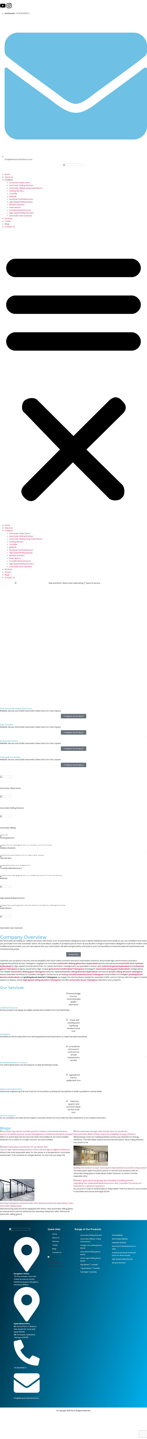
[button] (73, 376)
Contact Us (10, 226)
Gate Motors (15, 207)
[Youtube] (3, 6)
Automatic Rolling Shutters (21, 185)
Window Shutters (16, 204)
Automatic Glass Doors (19, 182)
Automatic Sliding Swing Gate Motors (25, 188)
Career (8, 221)
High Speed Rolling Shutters (21, 213)
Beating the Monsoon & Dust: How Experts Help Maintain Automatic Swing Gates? (110, 1168)
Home (7, 174)
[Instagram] (9, 6)
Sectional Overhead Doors (21, 199)
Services (8, 218)
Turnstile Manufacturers (20, 210)
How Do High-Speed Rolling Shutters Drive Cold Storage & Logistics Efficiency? (35, 1149)
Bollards (12, 196)
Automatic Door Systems (20, 215)
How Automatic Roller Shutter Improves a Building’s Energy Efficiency (105, 1134)
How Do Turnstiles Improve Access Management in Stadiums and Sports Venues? (36, 1134)
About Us (9, 177)
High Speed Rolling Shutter (21, 202)
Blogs (7, 224)
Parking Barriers (16, 191)
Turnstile (13, 193)
